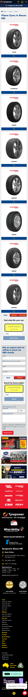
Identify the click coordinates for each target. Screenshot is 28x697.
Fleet (3, 641)
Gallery (4, 645)
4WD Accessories (6, 620)
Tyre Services (5, 628)
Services (4, 618)
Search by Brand (6, 606)
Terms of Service (20, 427)
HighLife (14, 125)
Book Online (6, 637)
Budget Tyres (5, 657)
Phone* (11, 361)
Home (4, 11)
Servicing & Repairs (7, 626)
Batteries (4, 622)
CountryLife (14, 88)
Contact (4, 635)
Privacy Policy (10, 427)
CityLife (14, 52)
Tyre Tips (4, 610)
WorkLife (14, 307)
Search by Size (6, 604)
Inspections (5, 624)
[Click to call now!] (18, 2)
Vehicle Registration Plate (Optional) (9, 407)
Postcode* (5, 372)
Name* (4, 356)
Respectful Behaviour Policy (8, 689)
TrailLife (14, 234)
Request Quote (8, 432)
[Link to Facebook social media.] (14, 693)
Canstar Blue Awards (7, 655)
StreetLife (14, 198)
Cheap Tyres (5, 659)
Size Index (4, 653)
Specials (4, 632)
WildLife (14, 271)
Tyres (3, 600)
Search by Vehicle (7, 602)
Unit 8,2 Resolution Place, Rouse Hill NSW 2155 (15, 556)
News (4, 643)
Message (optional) (7, 414)
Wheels (4, 612)
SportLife (14, 161)
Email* (4, 366)
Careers (4, 639)
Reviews (4, 647)
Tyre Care (4, 608)
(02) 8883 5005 (10, 560)
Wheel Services (6, 630)
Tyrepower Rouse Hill (15, 5)
